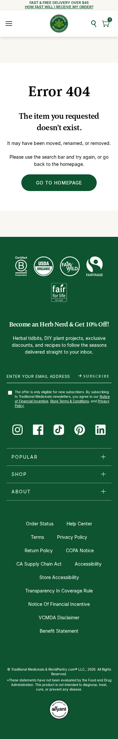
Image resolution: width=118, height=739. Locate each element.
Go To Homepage (59, 182)
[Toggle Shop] (103, 474)
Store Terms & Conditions (69, 401)
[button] (106, 23)
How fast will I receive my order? (59, 7)
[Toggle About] (103, 491)
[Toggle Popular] (103, 456)
